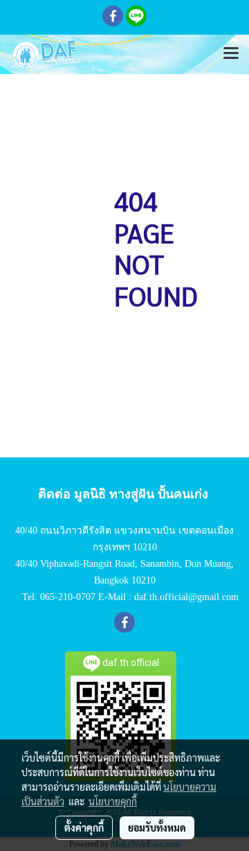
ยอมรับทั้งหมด (157, 827)
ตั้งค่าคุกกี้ (84, 827)
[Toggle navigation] (231, 54)
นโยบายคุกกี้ (113, 801)
